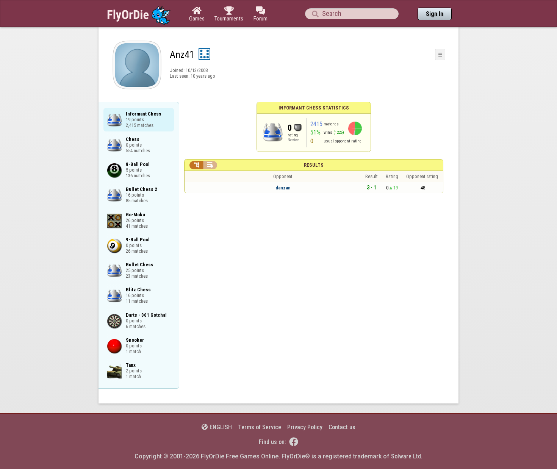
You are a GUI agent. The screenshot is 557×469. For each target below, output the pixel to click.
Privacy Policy (304, 427)
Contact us (342, 427)
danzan (283, 188)
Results (314, 165)
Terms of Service (259, 427)
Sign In (434, 13)
